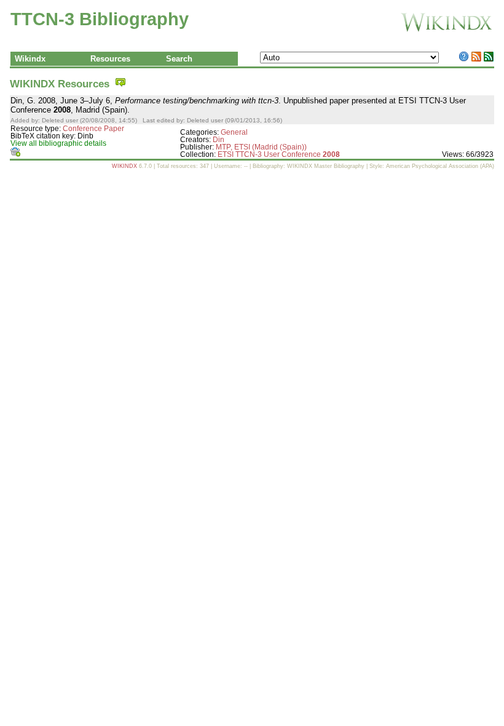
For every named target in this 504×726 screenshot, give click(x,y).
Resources (110, 58)
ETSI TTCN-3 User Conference (279, 154)
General (234, 132)
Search (179, 58)
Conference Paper (93, 128)
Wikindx (30, 58)
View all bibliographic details (58, 143)
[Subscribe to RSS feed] (476, 58)
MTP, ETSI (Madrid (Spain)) (261, 147)
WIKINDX (124, 166)
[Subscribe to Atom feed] (489, 58)
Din (218, 139)
